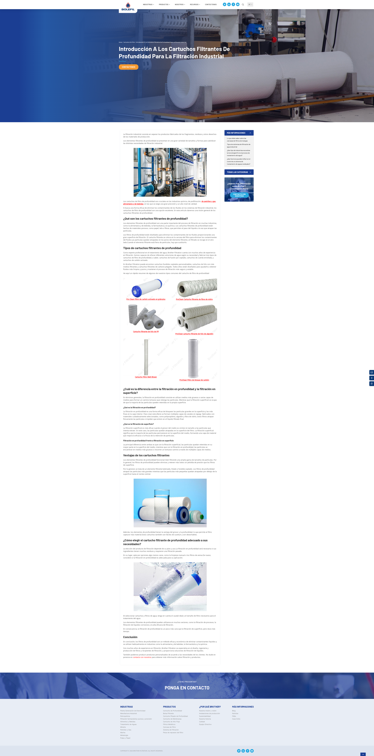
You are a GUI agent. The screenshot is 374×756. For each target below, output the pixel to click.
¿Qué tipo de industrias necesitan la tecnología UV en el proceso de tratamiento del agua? (238, 152)
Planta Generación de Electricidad (132, 711)
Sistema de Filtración (171, 730)
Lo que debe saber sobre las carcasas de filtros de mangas (237, 139)
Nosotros (179, 4)
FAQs (234, 716)
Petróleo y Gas (125, 730)
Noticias (235, 713)
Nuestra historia (205, 719)
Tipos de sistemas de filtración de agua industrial (238, 145)
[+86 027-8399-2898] (371, 378)
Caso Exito (236, 719)
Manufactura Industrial (128, 713)
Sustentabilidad (205, 716)
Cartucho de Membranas (172, 719)
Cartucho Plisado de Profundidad (175, 716)
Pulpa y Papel (125, 738)
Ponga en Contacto (187, 687)
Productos (163, 4)
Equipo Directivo (205, 724)
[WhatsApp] (371, 383)
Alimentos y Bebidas (127, 722)
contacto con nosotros (142, 657)
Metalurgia (124, 735)
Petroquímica (125, 716)
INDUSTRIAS (147, 4)
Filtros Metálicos (169, 724)
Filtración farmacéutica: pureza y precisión (136, 719)
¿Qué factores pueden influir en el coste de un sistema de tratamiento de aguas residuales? (238, 161)
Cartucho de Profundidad (172, 711)
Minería (123, 727)
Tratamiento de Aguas (128, 724)
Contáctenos (211, 4)
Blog (234, 711)
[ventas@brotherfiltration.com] (371, 372)
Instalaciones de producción (209, 713)
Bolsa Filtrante (168, 713)
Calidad (202, 722)
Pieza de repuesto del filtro (173, 732)
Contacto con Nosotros (239, 195)
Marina (122, 732)
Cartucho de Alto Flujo (171, 722)
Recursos (194, 4)
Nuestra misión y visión (207, 711)
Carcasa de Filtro (169, 727)
